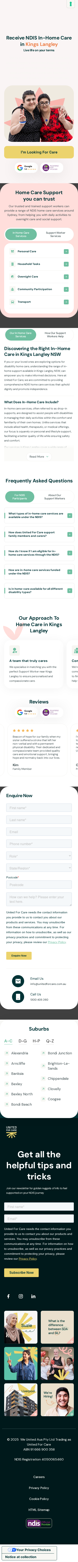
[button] (39, 253)
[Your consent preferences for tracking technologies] (71, 4)
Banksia (17, 1073)
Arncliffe (18, 1063)
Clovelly (54, 1089)
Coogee (54, 1099)
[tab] (21, 234)
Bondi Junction (60, 1053)
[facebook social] (8, 1296)
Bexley (16, 1084)
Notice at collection (20, 1557)
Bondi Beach (21, 1104)
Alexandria (19, 1053)
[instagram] (21, 1296)
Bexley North (22, 1094)
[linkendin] (33, 1296)
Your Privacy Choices (33, 1550)
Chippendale (58, 1078)
